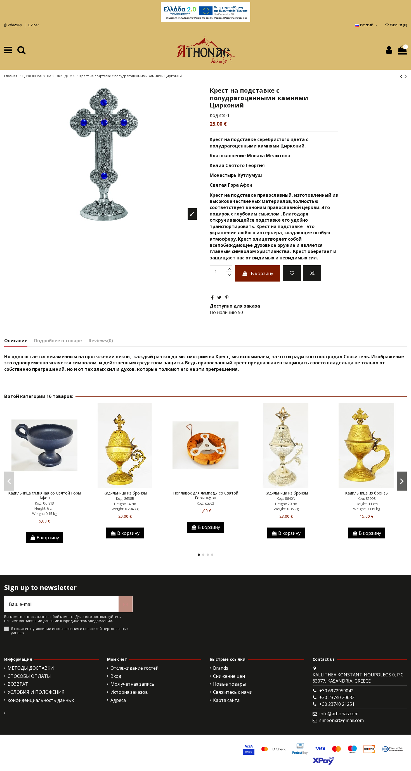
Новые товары (229, 684)
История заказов (129, 692)
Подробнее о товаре (58, 341)
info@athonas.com (338, 714)
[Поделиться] (212, 297)
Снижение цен (229, 676)
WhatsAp (15, 25)
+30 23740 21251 (337, 704)
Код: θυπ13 (44, 503)
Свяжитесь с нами (232, 692)
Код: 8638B (125, 498)
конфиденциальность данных (41, 700)
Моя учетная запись (132, 684)
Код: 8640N (286, 498)
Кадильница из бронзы (125, 493)
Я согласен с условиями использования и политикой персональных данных (70, 631)
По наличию (223, 312)
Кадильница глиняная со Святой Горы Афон (44, 495)
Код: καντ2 (205, 503)
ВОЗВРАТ (18, 684)
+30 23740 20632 (337, 697)
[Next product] (405, 76)
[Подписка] (126, 604)
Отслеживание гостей (134, 668)
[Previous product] (402, 76)
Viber (34, 25)
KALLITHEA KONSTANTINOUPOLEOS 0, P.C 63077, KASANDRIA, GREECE (358, 678)
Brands (220, 668)
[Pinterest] (226, 297)
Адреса (118, 700)
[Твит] (219, 297)
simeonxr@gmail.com (341, 720)
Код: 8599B (367, 498)
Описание (15, 341)
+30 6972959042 (336, 691)
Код (214, 115)
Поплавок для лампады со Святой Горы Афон (205, 495)
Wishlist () (398, 25)
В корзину (262, 273)
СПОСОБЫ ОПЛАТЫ (29, 676)
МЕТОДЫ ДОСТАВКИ (31, 668)
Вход (115, 676)
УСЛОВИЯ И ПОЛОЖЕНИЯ (36, 692)
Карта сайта (226, 700)
